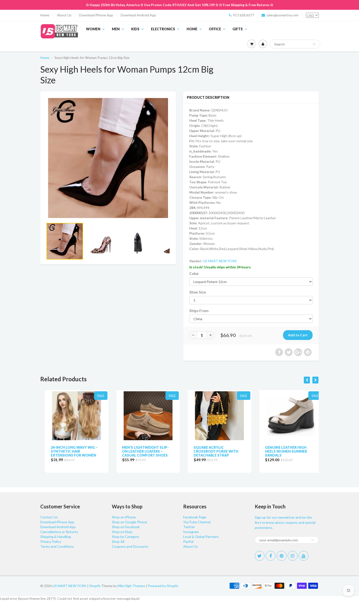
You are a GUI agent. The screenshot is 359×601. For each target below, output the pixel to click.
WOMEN (93, 29)
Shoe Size (197, 292)
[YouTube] (303, 556)
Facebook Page (194, 517)
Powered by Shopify (163, 586)
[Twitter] (259, 556)
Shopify (95, 586)
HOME (192, 29)
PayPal (188, 541)
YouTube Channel (197, 522)
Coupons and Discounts (130, 546)
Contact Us (49, 517)
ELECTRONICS (163, 29)
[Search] (314, 44)
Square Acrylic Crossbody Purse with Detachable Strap (211, 451)
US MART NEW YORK (220, 261)
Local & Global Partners (201, 537)
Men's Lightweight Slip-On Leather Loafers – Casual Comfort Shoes (141, 451)
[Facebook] (270, 556)
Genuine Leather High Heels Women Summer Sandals (282, 451)
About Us (64, 15)
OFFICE (215, 29)
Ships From (199, 310)
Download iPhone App (96, 15)
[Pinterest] (281, 556)
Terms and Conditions (57, 546)
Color (194, 273)
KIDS (135, 29)
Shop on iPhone (124, 517)
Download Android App (138, 15)
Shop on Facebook (126, 527)
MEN (116, 29)
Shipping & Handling (55, 537)
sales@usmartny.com (282, 15)
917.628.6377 (243, 15)
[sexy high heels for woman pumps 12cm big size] (108, 158)
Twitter (189, 527)
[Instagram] (292, 556)
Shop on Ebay (122, 532)
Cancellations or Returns (59, 532)
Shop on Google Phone (129, 522)
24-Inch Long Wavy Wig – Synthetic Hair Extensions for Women (69, 451)
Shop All (118, 541)
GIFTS (237, 29)
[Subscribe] (312, 540)
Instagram (191, 532)
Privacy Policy (50, 541)
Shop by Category (125, 537)
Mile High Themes (131, 586)
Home (44, 15)
